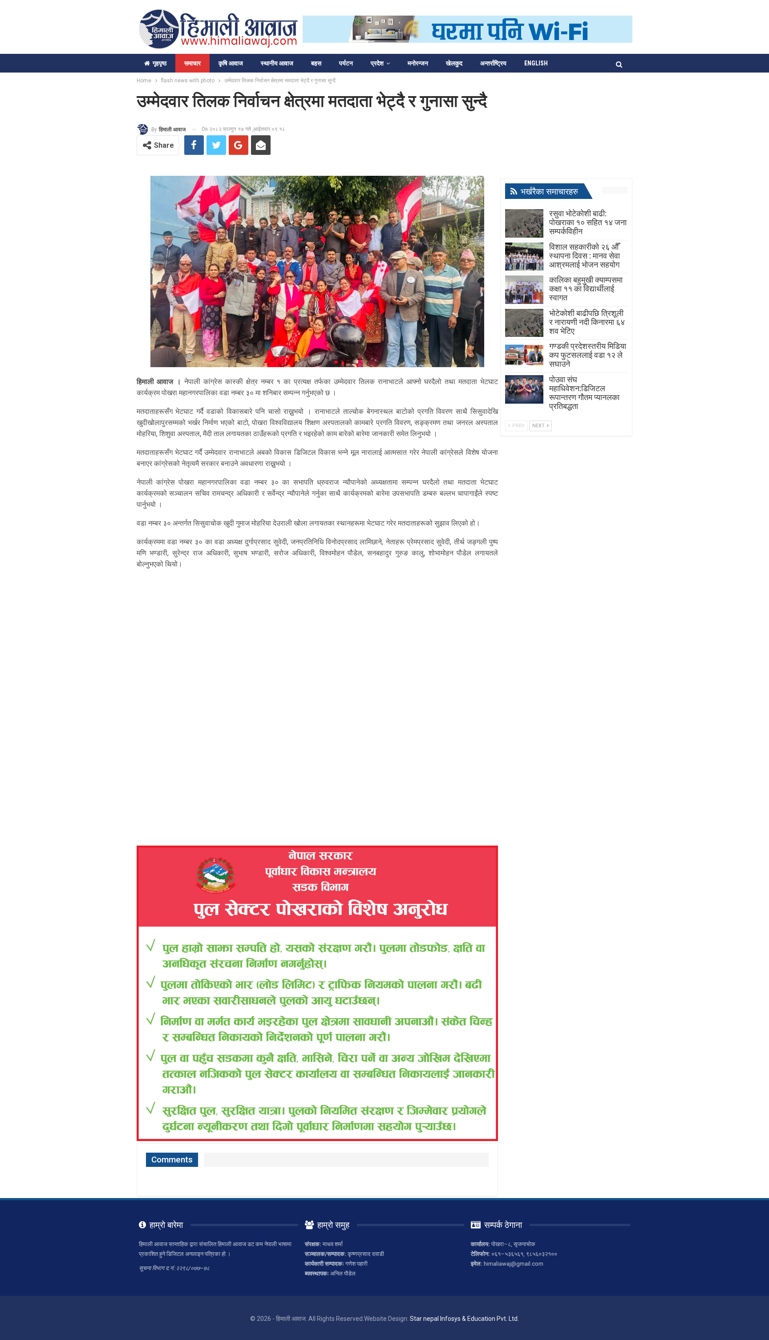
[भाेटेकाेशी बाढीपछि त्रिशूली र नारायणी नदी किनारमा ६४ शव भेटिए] (524, 323)
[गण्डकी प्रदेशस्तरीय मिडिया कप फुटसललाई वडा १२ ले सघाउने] (524, 356)
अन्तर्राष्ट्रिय (493, 63)
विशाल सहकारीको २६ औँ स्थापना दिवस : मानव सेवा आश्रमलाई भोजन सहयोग (584, 255)
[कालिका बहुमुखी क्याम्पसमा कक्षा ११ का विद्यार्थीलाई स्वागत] (524, 289)
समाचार (192, 63)
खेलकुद (454, 63)
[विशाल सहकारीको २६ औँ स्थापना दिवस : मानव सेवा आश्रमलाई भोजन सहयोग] (524, 257)
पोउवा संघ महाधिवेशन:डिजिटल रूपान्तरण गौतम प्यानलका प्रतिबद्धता (584, 393)
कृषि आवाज (231, 63)
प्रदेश (377, 63)
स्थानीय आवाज (277, 63)
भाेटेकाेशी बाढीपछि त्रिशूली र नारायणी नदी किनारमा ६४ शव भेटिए (587, 322)
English (536, 63)
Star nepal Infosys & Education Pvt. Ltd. (464, 1318)
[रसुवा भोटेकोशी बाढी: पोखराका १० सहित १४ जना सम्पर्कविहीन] (524, 223)
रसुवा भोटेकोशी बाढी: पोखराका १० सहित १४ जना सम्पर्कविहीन (588, 222)
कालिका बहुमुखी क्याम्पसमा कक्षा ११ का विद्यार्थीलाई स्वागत (586, 288)
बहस (316, 63)
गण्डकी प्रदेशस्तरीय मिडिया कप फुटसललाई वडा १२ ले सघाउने (587, 354)
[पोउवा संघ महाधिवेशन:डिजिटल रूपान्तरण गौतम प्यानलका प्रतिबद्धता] (524, 389)
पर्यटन (346, 63)
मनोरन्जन (418, 63)
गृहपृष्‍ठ (159, 63)
